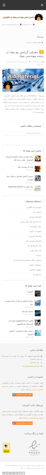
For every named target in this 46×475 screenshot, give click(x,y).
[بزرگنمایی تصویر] (21, 72)
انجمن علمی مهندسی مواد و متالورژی (17, 61)
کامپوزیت (30, 292)
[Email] (7, 473)
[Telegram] (23, 473)
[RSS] (3, 473)
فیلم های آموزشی (35, 236)
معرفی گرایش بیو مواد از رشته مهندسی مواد (25, 54)
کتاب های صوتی (35, 250)
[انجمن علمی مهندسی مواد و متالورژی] (23, 20)
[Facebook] (13, 473)
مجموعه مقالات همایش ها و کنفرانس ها (27, 260)
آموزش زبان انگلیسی (34, 207)
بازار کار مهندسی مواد (25, 167)
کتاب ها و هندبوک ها (34, 246)
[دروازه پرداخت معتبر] (6, 452)
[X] (10, 473)
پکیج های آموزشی (35, 217)
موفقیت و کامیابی (35, 270)
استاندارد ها (37, 212)
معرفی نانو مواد (27, 311)
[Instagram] (20, 473)
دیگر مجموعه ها (35, 226)
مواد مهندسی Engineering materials (20, 187)
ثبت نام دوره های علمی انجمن (30, 222)
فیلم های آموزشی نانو (33, 241)
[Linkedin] (17, 473)
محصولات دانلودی (35, 265)
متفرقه (38, 255)
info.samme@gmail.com (31, 366)
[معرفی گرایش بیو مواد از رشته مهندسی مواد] (41, 88)
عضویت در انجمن (35, 231)
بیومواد (39, 64)
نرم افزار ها (37, 274)
